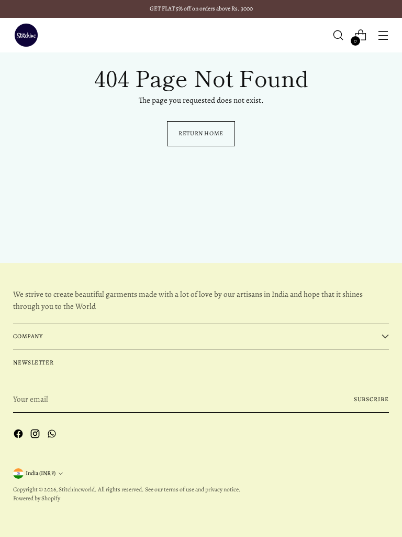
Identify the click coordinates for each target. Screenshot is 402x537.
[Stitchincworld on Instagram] (36, 435)
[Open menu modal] (383, 35)
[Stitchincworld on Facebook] (19, 435)
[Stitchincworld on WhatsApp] (53, 435)
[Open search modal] (338, 35)
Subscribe (371, 399)
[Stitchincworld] (26, 35)
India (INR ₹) (40, 473)
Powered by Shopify (36, 498)
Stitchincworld (77, 489)
